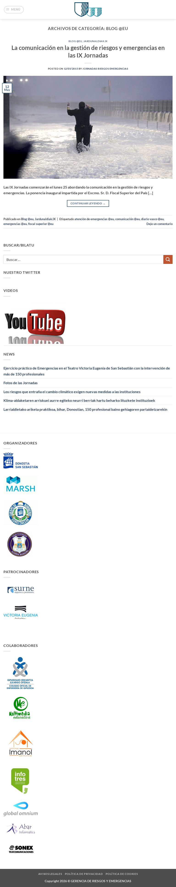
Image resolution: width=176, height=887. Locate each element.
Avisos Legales (50, 874)
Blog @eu (75, 41)
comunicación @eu (127, 219)
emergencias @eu (15, 224)
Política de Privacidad (84, 874)
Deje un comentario (159, 224)
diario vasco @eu (152, 219)
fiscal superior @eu (40, 224)
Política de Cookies (122, 874)
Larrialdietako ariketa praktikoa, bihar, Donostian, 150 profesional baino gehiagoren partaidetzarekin (85, 409)
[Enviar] (168, 259)
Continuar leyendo (88, 203)
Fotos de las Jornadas (20, 383)
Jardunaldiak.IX (95, 41)
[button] (14, 9)
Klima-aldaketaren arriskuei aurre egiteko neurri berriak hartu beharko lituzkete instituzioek (79, 400)
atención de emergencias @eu (94, 219)
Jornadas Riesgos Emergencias (105, 68)
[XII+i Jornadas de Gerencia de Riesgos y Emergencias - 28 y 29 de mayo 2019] (88, 9)
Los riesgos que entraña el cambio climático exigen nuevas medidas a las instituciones (71, 391)
